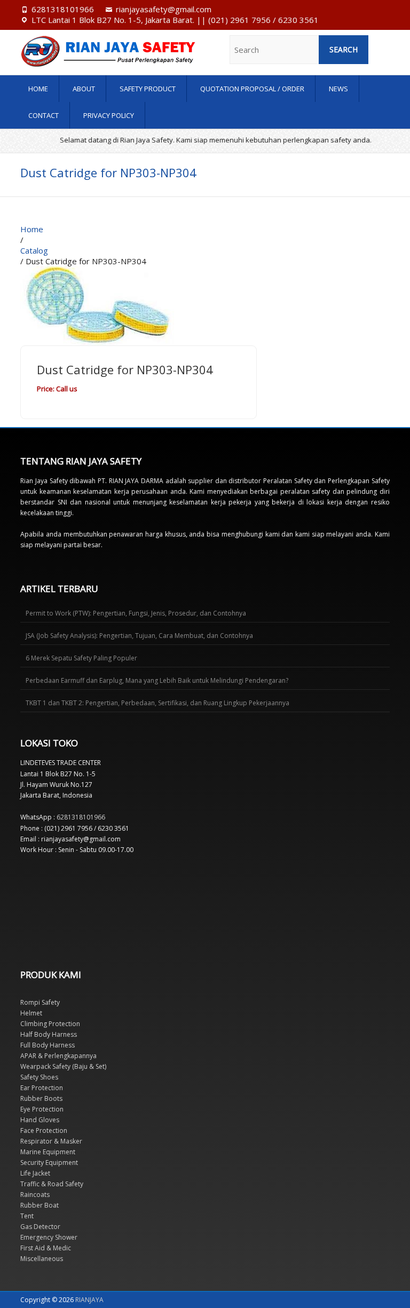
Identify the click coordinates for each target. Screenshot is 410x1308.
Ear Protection (41, 1087)
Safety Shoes (39, 1077)
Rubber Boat (39, 1205)
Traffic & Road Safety (51, 1183)
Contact (43, 115)
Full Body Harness (47, 1045)
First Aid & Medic (45, 1247)
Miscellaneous (41, 1258)
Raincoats (35, 1194)
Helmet (31, 1013)
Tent (27, 1215)
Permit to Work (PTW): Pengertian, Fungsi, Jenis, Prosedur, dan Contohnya (136, 613)
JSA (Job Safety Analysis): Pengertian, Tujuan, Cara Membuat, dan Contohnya (139, 635)
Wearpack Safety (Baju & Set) (63, 1066)
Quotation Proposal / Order (252, 88)
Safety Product (148, 88)
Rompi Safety (40, 1002)
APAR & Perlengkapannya (58, 1055)
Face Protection (43, 1130)
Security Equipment (49, 1162)
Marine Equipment (47, 1151)
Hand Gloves (39, 1119)
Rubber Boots (41, 1098)
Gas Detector (40, 1226)
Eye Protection (42, 1109)
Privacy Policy (108, 115)
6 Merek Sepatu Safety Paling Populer (81, 658)
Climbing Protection (50, 1023)
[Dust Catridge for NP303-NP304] (100, 271)
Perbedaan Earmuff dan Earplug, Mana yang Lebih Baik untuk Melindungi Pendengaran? (157, 680)
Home (38, 88)
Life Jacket (35, 1173)
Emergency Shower (48, 1237)
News (338, 88)
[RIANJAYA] (75, 51)
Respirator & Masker (51, 1141)
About (84, 88)
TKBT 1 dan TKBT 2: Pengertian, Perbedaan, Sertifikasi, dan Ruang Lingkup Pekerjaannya (157, 702)
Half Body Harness (48, 1034)
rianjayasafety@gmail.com (163, 9)
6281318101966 (62, 9)
